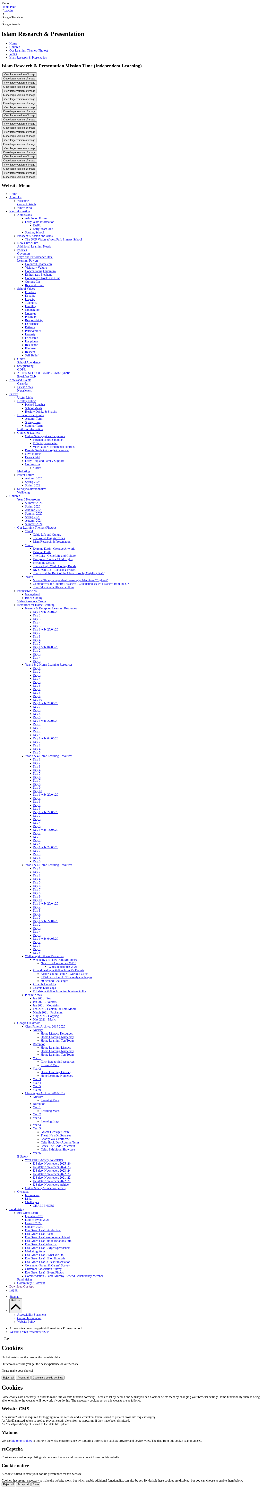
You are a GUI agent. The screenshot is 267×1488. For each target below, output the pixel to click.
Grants (21, 359)
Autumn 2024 (33, 520)
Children (14, 47)
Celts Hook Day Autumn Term (60, 1142)
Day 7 (36, 689)
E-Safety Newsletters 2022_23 (52, 1174)
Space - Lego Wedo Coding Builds (54, 566)
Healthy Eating (26, 401)
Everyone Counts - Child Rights (53, 559)
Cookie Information (29, 1318)
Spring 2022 (32, 485)
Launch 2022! (33, 1223)
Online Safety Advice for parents (45, 1188)
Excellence (32, 323)
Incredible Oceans (44, 562)
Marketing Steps (35, 1251)
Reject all (8, 1377)
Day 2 (36, 615)
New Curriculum (27, 243)
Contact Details (26, 204)
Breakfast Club (26, 376)
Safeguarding (25, 366)
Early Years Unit (43, 229)
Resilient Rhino (34, 285)
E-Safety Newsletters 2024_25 (52, 1167)
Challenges (32, 1202)
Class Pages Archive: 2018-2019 (45, 1093)
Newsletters (24, 390)
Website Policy (26, 1321)
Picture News (33, 994)
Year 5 (29, 545)
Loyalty (30, 299)
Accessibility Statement (31, 1314)
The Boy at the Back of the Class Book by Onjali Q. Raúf (68, 573)
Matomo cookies (21, 1440)
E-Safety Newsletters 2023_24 (52, 1170)
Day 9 (36, 696)
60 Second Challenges (54, 980)
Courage (30, 313)
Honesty (30, 334)
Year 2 (37, 1068)
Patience (30, 327)
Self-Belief (31, 355)
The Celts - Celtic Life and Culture (54, 555)
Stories (37, 467)
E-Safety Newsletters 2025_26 (52, 1163)
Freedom (30, 292)
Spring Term (32, 422)
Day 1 (36, 668)
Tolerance (31, 302)
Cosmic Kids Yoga (44, 987)
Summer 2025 (33, 513)
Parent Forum (25, 474)
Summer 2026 (33, 503)
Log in (8, 10)
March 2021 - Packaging (48, 1012)
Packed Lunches (35, 404)
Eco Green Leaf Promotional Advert (47, 1237)
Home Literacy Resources (57, 1033)
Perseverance (33, 330)
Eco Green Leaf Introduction (43, 1230)
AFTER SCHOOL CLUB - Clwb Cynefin (43, 373)
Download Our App (21, 1286)
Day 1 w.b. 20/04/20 (45, 612)
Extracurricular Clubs (30, 415)
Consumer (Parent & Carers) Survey (47, 1265)
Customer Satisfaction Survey (43, 1269)
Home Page (9, 6)
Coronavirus (32, 464)
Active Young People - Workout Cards (64, 973)
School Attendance (28, 362)
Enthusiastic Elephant (38, 274)
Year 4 (13, 54)
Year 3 (37, 1079)
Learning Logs (50, 1121)
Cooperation (32, 309)
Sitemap (14, 1296)
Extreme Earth (42, 552)
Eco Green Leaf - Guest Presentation (47, 1262)
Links (28, 1198)
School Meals (33, 408)
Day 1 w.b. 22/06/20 (45, 847)
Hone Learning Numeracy (57, 1075)
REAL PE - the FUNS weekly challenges (66, 977)
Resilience (31, 344)
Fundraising (16, 1209)
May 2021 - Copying (46, 1016)
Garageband (32, 594)
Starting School (34, 232)
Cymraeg (23, 1191)
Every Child (32, 457)
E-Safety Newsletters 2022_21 (52, 1181)
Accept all (23, 1377)
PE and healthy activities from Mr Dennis (58, 970)
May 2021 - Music (44, 1019)
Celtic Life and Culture (47, 534)
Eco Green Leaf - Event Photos (44, 1272)
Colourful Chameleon (38, 264)
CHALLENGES (43, 1205)
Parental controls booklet (48, 439)
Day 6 (36, 685)
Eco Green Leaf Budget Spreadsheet (47, 1247)
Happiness (31, 341)
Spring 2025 (32, 482)
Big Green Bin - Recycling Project (54, 569)
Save (36, 1484)
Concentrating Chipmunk (40, 271)
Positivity (31, 316)
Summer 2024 (33, 524)
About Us (15, 197)
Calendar (22, 383)
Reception (39, 1044)
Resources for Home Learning (36, 604)
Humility (30, 306)
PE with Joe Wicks (44, 984)
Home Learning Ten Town (57, 1040)
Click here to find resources (57, 1061)
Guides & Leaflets (28, 432)
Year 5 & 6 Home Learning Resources (48, 864)
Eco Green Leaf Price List (41, 1244)
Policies (22, 250)
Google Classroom (28, 1023)
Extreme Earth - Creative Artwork (54, 548)
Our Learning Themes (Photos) (28, 50)
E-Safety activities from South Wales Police (59, 991)
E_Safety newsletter (45, 443)
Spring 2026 (32, 506)
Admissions (24, 214)
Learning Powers (27, 260)
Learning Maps (50, 1065)
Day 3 (36, 619)
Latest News (25, 387)
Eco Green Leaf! (27, 1212)
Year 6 (29, 576)
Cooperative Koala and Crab (42, 278)
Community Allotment (31, 1283)
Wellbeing (23, 492)
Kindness (31, 348)
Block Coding (33, 597)
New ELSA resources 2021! (58, 963)
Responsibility (34, 320)
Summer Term (34, 425)
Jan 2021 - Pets (42, 998)
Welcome (23, 200)
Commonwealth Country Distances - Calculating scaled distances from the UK (81, 583)
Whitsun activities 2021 (62, 966)
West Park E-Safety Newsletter (44, 1160)
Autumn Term (33, 418)
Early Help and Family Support (44, 460)
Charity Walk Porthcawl (55, 1139)
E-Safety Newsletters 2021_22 (52, 1177)
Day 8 (36, 692)
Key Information (19, 211)
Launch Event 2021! (37, 1219)
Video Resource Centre (31, 601)
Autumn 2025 (33, 478)
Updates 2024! (34, 1226)
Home (13, 43)
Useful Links (25, 397)
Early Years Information (39, 222)
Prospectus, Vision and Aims (35, 236)
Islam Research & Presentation (28, 57)
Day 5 (36, 626)
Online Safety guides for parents (45, 436)
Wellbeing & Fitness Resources (44, 956)
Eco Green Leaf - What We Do (44, 1254)
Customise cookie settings (48, 1377)
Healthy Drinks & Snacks (41, 411)
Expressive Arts (27, 590)
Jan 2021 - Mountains (46, 1005)
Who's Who (24, 207)
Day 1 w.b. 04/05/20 (45, 647)
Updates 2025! (34, 1216)
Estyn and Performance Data (35, 257)
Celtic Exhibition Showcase (58, 1149)
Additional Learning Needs (34, 246)
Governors (23, 253)
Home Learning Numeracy (57, 1037)
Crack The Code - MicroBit (58, 1146)
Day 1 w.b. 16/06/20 (45, 829)
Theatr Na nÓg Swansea (56, 1135)
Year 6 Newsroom (28, 499)
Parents (13, 394)
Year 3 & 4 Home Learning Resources (48, 756)
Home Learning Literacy (56, 1047)
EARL (37, 225)
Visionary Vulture (36, 267)
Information (32, 1195)
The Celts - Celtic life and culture (53, 587)
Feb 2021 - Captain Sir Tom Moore (54, 1009)
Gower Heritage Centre (55, 1132)
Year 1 (37, 1058)
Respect (30, 352)
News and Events (20, 380)
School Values (26, 288)
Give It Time (33, 453)
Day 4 (36, 622)
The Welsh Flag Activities (49, 538)
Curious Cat (32, 281)
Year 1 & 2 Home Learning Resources (48, 664)
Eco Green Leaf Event (39, 1233)
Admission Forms (36, 218)
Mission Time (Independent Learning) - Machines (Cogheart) (70, 580)
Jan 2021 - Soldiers (44, 1002)
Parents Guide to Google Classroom (47, 450)
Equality (30, 295)
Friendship (31, 337)
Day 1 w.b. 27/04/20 (45, 629)
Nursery (38, 1030)
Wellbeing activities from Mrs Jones (55, 959)
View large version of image (19, 74)
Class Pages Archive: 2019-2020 (45, 1026)
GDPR (21, 369)
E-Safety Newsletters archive (51, 1184)
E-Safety (22, 1156)
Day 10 (37, 699)
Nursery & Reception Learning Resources (51, 608)
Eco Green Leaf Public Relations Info (48, 1240)
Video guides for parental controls (53, 446)
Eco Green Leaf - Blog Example (45, 1258)
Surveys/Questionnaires (31, 489)
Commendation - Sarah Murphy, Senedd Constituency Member (64, 1276)
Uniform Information (30, 429)
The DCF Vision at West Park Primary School (53, 239)
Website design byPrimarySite (29, 1331)
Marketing (23, 471)
